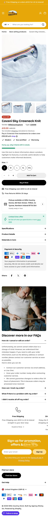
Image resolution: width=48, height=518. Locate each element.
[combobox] (24, 24)
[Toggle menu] (3, 13)
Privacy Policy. (24, 460)
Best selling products (17, 32)
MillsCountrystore (15, 125)
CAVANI (33, 125)
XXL (29, 168)
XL (23, 168)
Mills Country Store (16, 506)
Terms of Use (36, 458)
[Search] (43, 24)
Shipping (14, 131)
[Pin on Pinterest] (25, 275)
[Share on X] (18, 275)
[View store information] (42, 204)
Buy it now (24, 183)
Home (4, 32)
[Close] (43, 216)
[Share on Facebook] (11, 275)
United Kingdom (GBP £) (14, 489)
